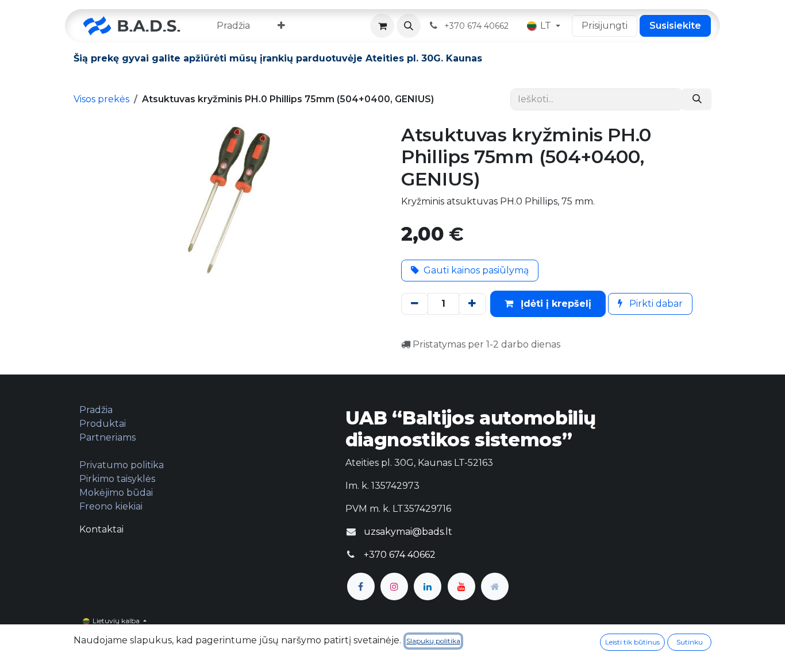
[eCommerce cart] (382, 26)
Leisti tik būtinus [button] (632, 642)
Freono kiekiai (111, 506)
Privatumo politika (121, 465)
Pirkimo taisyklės (117, 478)
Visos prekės (101, 99)
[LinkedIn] (427, 586)
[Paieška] (697, 99)
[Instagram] (394, 586)
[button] (409, 26)
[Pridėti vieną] (472, 304)
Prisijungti (605, 25)
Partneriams (107, 437)
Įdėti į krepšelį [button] (554, 303)
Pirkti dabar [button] (655, 303)
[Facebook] (361, 586)
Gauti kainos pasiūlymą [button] (476, 270)
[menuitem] (233, 25)
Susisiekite (675, 25)
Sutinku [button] (689, 642)
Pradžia (96, 409)
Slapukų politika (433, 640)
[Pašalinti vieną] (414, 304)
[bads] (495, 586)
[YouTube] (461, 586)
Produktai (102, 423)
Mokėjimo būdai (116, 492)
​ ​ (477, 25)
